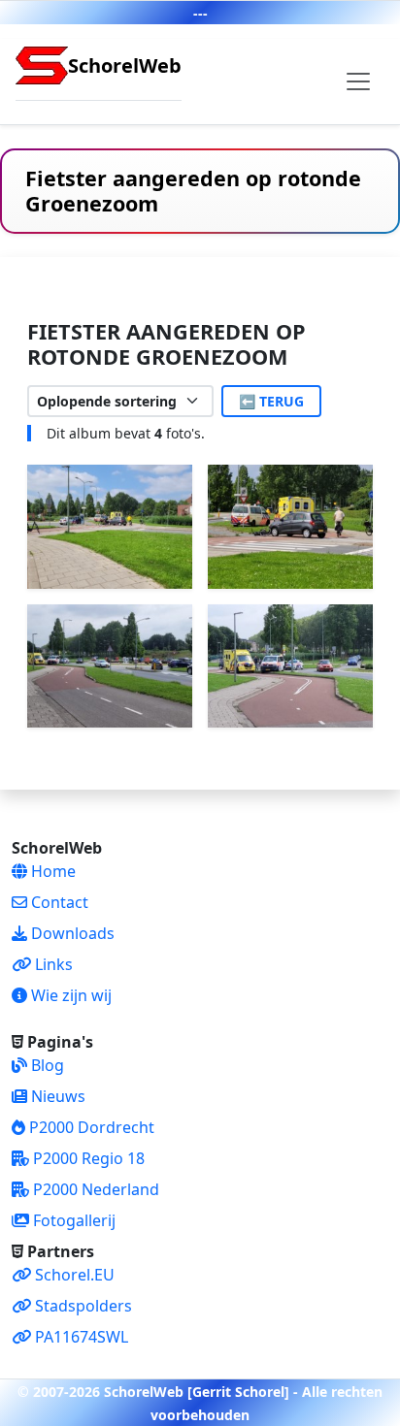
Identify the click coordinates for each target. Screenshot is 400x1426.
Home (51, 871)
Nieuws (56, 1096)
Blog (45, 1065)
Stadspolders (81, 1305)
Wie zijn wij (69, 995)
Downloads (71, 933)
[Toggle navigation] (358, 81)
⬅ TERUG (271, 401)
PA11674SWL (79, 1336)
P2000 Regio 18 (87, 1158)
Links (52, 964)
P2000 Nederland (94, 1189)
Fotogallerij (72, 1220)
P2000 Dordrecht (89, 1127)
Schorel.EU (73, 1274)
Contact (57, 902)
